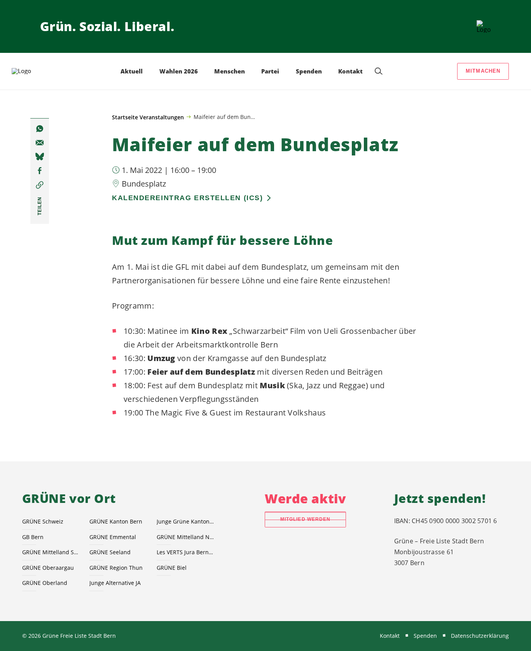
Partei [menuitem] (270, 71)
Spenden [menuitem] (309, 71)
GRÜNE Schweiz (42, 521)
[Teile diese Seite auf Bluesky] (40, 157)
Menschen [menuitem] (229, 71)
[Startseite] (484, 26)
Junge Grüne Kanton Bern (186, 521)
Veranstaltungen (162, 117)
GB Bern (33, 537)
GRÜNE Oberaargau (48, 567)
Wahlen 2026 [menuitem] (178, 71)
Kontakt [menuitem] (350, 71)
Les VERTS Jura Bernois (186, 552)
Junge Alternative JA (115, 582)
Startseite (125, 117)
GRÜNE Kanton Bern (115, 521)
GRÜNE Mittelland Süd (51, 552)
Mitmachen (483, 71)
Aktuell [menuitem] (132, 71)
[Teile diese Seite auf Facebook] (40, 171)
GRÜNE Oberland (44, 582)
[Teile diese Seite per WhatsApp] (40, 128)
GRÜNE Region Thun (116, 567)
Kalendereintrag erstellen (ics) (187, 198)
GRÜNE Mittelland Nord (186, 537)
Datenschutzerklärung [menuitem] (480, 635)
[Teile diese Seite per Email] (40, 143)
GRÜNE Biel (172, 567)
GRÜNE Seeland (110, 552)
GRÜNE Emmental (112, 537)
